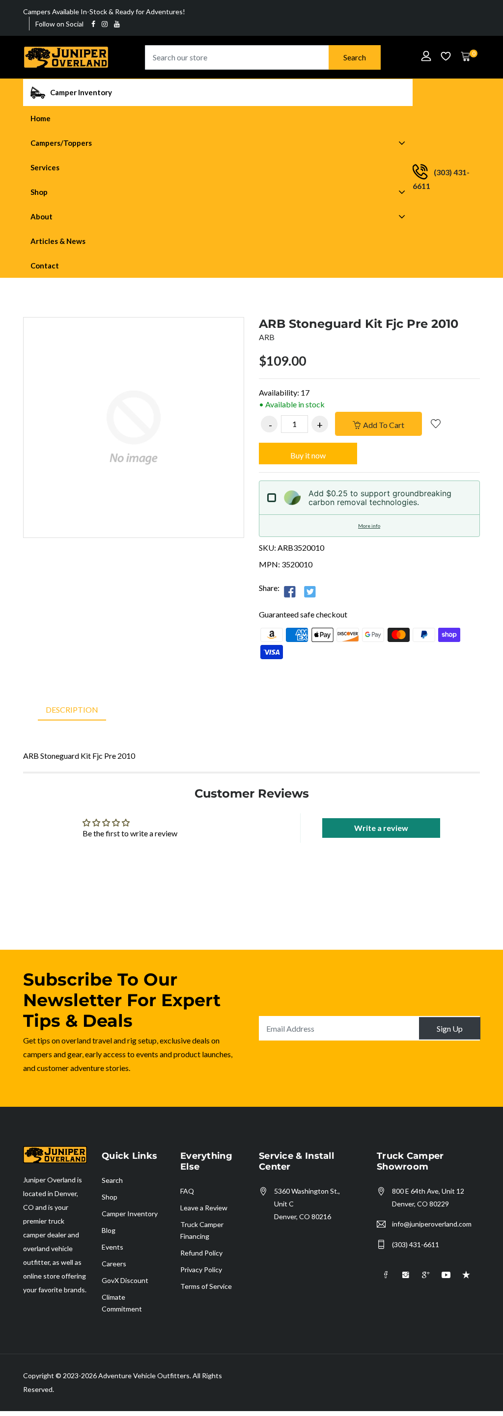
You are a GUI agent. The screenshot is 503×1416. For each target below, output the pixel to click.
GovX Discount (125, 1280)
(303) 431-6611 (415, 1244)
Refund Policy (201, 1253)
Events (112, 1247)
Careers (114, 1263)
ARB (267, 337)
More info (369, 526)
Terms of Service (206, 1286)
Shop (109, 1197)
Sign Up (450, 1028)
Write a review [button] (381, 827)
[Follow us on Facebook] (290, 591)
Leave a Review (203, 1207)
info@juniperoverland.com (432, 1224)
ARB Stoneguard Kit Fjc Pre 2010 (358, 324)
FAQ (187, 1191)
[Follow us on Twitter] (310, 591)
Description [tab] (72, 709)
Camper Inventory (130, 1213)
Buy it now (308, 455)
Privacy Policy (201, 1269)
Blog (108, 1230)
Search (354, 57)
